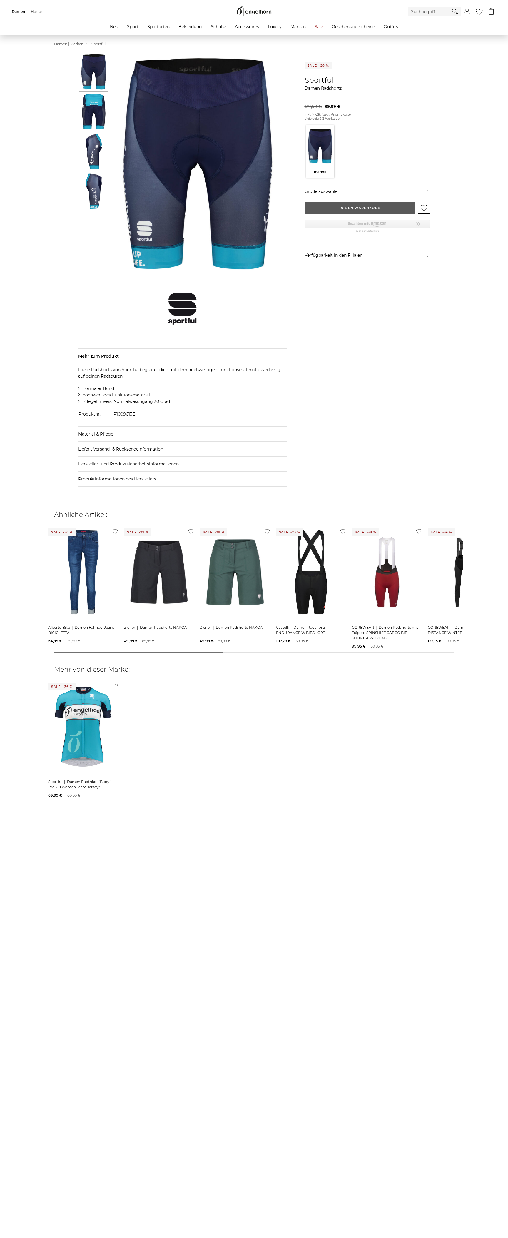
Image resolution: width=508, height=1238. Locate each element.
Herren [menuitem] (37, 11)
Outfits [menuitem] (391, 26)
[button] (467, 12)
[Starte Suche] (455, 11)
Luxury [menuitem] (275, 26)
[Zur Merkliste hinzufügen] (424, 208)
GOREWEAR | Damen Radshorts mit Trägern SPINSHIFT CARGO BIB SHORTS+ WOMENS (385, 632)
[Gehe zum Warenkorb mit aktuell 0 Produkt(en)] (491, 12)
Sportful (98, 44)
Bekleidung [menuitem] (190, 26)
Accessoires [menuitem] (247, 26)
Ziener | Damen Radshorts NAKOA (155, 627)
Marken (76, 44)
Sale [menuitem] (319, 26)
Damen (60, 44)
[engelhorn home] (254, 11)
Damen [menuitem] (18, 11)
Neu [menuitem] (114, 26)
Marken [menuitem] (298, 26)
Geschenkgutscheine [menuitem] (353, 26)
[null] (83, 572)
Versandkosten (342, 114)
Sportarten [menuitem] (158, 26)
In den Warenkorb (359, 208)
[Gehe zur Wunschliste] (479, 12)
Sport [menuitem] (132, 26)
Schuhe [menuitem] (218, 26)
